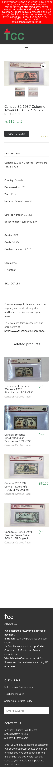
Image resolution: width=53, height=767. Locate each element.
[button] (43, 66)
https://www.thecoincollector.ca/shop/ (24, 331)
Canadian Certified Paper (17, 396)
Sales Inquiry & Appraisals (18, 687)
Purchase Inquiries (14, 694)
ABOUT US (10, 624)
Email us (8, 745)
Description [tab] (12, 153)
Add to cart (16, 133)
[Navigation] (26, 49)
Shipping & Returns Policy (18, 701)
